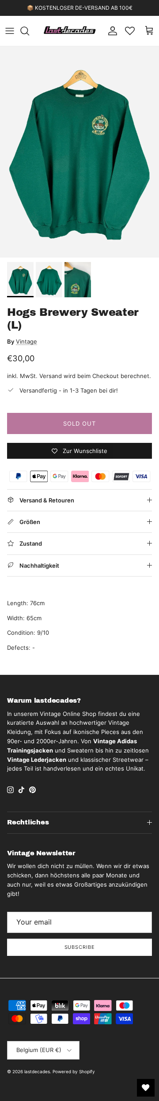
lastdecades (37, 1071)
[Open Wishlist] (146, 1088)
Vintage (26, 341)
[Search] (29, 31)
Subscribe (79, 947)
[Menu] (9, 31)
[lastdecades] (70, 30)
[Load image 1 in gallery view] (79, 152)
